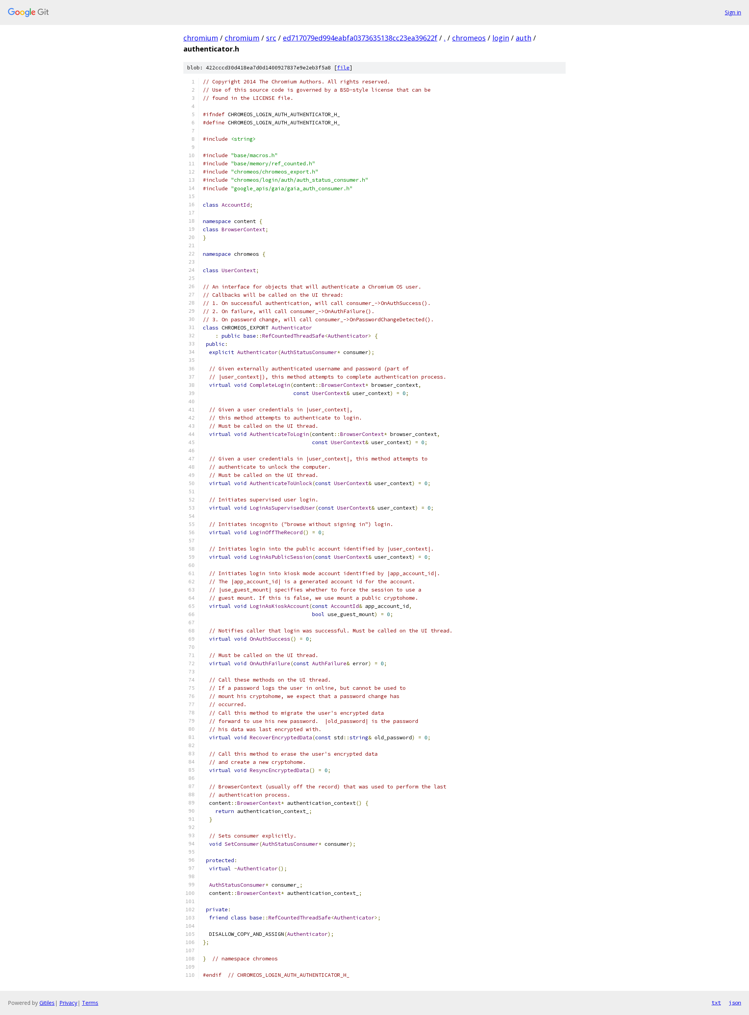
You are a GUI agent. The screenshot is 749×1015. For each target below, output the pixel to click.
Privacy (68, 1002)
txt (716, 1002)
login (500, 38)
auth (523, 38)
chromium (200, 38)
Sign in (733, 12)
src (271, 38)
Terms (90, 1002)
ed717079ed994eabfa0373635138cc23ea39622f (360, 38)
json (735, 1002)
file (343, 67)
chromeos (469, 38)
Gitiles (47, 1002)
